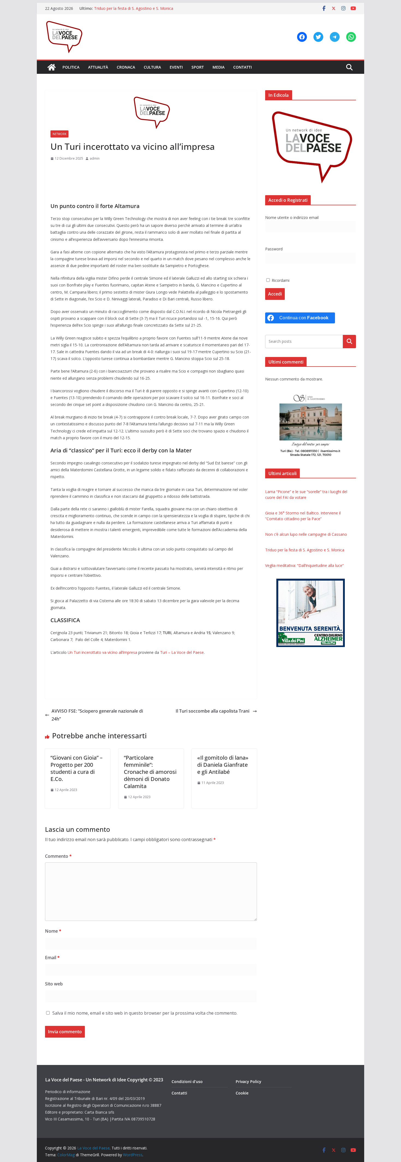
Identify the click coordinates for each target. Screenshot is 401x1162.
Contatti (242, 67)
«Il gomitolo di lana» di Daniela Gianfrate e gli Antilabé (223, 764)
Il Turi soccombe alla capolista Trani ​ (213, 711)
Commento (58, 856)
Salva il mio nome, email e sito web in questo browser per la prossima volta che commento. (144, 1013)
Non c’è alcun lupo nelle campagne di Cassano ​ (306, 534)
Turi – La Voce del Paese (182, 652)
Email (52, 958)
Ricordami (280, 280)
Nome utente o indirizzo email (292, 217)
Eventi (176, 67)
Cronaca (126, 67)
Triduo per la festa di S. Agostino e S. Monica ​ (134, 8)
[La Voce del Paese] (51, 67)
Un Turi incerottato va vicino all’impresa (102, 652)
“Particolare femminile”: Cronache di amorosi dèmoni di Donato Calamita (150, 772)
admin (95, 158)
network (59, 134)
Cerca (349, 341)
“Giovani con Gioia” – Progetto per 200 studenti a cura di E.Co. (76, 768)
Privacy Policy (248, 1081)
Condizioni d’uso (187, 1081)
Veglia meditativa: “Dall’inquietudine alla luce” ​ (305, 565)
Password (274, 248)
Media (219, 67)
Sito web (54, 984)
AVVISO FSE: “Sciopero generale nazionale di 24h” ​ (97, 715)
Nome (53, 931)
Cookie (242, 1093)
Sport (197, 67)
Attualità (98, 67)
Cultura (152, 67)
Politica (70, 67)
